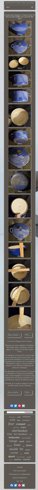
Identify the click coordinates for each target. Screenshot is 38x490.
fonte (17, 445)
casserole (29, 457)
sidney (28, 441)
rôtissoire (26, 416)
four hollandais (17, 434)
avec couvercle (21, 457)
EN (18, 481)
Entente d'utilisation (20, 478)
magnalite (26, 459)
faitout (10, 459)
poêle (19, 417)
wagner (23, 427)
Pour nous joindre (19, 471)
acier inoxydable (26, 438)
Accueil (19, 467)
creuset (20, 424)
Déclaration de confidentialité (19, 474)
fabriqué (29, 425)
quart (11, 456)
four (11, 424)
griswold (16, 427)
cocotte (14, 452)
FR (22, 481)
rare (30, 434)
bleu (18, 420)
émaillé (13, 449)
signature (9, 446)
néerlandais (19, 430)
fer (21, 449)
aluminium (17, 459)
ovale (12, 419)
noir (23, 446)
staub (26, 453)
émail (21, 441)
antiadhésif (26, 420)
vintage (13, 440)
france (29, 445)
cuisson (27, 450)
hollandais (14, 437)
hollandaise (12, 417)
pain (21, 453)
